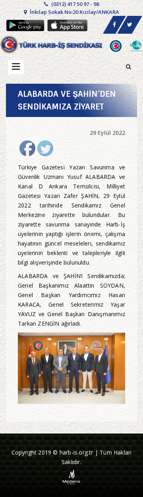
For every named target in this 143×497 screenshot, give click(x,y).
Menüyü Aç (16, 67)
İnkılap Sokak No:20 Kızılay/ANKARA (74, 11)
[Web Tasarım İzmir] (71, 476)
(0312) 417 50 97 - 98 (74, 4)
